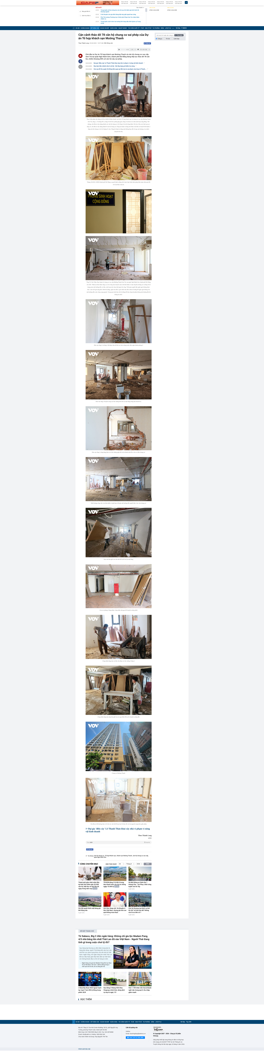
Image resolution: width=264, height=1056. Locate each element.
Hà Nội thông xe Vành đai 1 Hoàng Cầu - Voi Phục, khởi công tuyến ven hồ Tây (139, 884)
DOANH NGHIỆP (104, 28)
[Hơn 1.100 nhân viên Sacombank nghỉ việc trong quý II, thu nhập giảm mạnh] (140, 979)
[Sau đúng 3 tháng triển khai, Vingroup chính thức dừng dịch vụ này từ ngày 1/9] (114, 979)
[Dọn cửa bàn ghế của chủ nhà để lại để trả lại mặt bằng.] (119, 532)
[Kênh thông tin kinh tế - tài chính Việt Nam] (97, 3)
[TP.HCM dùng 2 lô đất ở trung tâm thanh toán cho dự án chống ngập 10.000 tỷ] (114, 874)
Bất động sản (108, 43)
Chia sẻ (148, 43)
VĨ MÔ (142, 28)
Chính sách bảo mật (84, 1049)
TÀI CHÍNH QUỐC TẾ (133, 28)
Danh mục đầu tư (86, 15)
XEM (147, 864)
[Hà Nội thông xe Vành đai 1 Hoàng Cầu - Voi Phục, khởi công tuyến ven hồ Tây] (139, 874)
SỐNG (162, 28)
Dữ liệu (178, 28)
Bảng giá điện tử (86, 11)
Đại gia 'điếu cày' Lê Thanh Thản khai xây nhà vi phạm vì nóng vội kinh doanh (118, 63)
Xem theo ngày (111, 864)
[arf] (119, 844)
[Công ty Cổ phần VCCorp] (169, 1028)
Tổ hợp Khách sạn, (110, 856)
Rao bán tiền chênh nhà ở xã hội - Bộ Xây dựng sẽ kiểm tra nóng (114, 66)
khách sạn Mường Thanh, (124, 856)
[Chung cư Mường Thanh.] (119, 746)
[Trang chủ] (74, 28)
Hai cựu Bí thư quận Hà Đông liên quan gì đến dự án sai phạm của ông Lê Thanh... (120, 69)
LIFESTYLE (168, 28)
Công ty (160, 38)
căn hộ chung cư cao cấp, (140, 856)
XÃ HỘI (78, 28)
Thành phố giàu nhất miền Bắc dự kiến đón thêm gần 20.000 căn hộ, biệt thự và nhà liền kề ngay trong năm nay (88, 885)
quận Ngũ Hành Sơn (100, 857)
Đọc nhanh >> (140, 7)
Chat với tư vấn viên (136, 1037)
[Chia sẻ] (80, 61)
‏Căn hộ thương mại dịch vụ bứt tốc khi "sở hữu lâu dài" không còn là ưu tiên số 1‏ (139, 910)
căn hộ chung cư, (99, 856)
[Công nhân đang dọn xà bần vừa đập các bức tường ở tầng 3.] (119, 637)
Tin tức (168, 38)
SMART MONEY (122, 28)
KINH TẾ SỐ (148, 28)
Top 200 (188, 1022)
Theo (118, 842)
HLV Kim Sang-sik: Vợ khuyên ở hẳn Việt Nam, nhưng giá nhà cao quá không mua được (114, 910)
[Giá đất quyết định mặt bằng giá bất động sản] (89, 899)
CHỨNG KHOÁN (85, 28)
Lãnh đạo (176, 38)
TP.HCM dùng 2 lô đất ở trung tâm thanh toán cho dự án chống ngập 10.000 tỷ (114, 884)
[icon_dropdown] (186, 2)
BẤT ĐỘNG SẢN (94, 28)
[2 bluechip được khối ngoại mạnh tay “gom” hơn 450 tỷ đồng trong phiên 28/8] (89, 979)
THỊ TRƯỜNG (156, 28)
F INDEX (184, 28)
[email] (80, 67)
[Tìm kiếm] (179, 35)
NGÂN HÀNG (113, 28)
